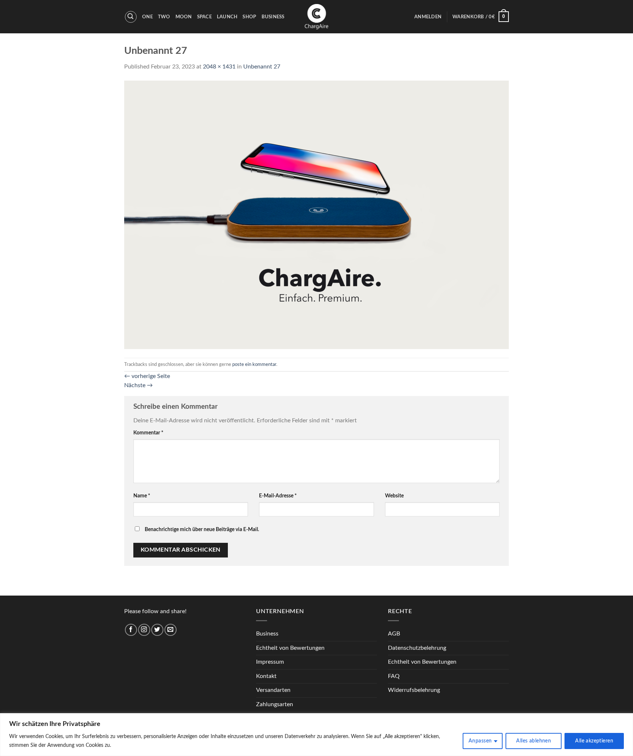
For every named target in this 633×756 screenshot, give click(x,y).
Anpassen (480, 741)
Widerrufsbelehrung (414, 690)
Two (164, 17)
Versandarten (273, 690)
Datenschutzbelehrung (417, 648)
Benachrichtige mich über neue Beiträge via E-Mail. (202, 529)
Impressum (270, 662)
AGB (394, 634)
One (147, 17)
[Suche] (131, 17)
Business (273, 17)
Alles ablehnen (533, 741)
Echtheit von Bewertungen (290, 648)
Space (204, 17)
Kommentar (148, 433)
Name (141, 496)
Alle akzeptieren (594, 741)
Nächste (138, 385)
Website (394, 496)
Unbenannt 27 (261, 67)
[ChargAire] (316, 16)
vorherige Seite (147, 376)
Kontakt (266, 676)
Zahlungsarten (274, 704)
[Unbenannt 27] (316, 214)
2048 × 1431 (219, 67)
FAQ (394, 676)
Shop (249, 17)
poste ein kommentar (254, 364)
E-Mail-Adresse (278, 496)
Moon (183, 17)
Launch (227, 17)
